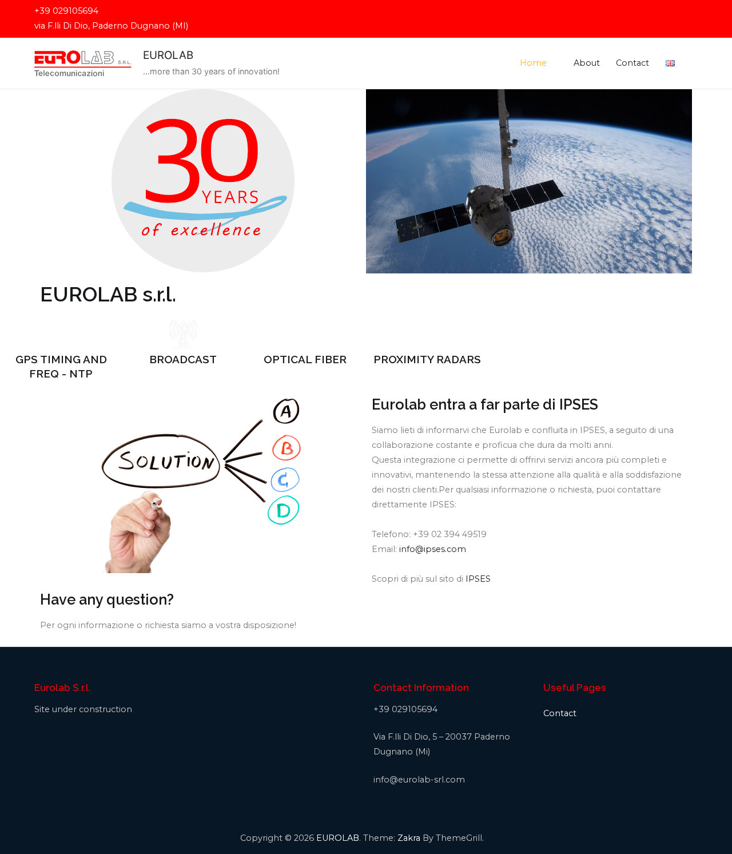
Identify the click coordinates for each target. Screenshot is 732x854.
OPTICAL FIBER (305, 359)
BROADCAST (183, 359)
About (587, 63)
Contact (632, 63)
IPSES (478, 579)
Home (533, 63)
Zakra (408, 838)
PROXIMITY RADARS (427, 359)
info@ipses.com (432, 549)
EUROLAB (168, 55)
